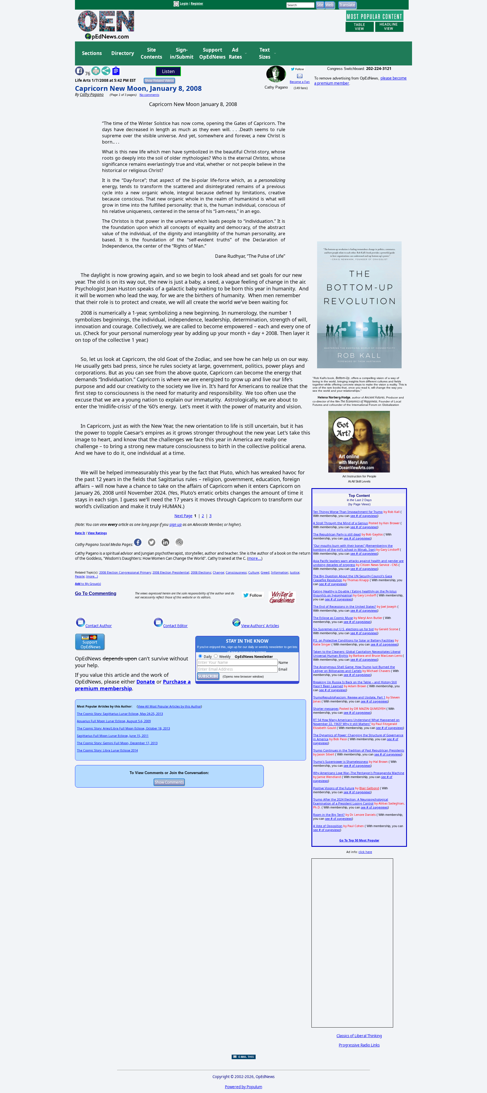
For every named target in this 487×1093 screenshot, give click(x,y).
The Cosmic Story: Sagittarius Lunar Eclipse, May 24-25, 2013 (120, 714)
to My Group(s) (88, 584)
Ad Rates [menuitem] (235, 53)
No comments (149, 95)
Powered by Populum (243, 1086)
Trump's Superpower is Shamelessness (340, 762)
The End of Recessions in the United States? (344, 607)
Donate (145, 681)
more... (254, 558)
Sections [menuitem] (92, 53)
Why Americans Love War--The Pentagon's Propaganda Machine (358, 773)
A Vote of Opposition (327, 826)
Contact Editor (175, 625)
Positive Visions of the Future (333, 788)
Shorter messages (325, 709)
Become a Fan (300, 82)
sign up (175, 524)
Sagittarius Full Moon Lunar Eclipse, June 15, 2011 (113, 736)
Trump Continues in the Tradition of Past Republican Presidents (358, 750)
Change (218, 572)
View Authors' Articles (260, 625)
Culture (253, 572)
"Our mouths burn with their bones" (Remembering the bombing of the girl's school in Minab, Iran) (353, 548)
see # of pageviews (363, 516)
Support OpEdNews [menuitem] (210, 53)
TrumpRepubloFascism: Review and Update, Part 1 (349, 697)
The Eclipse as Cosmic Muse (333, 618)
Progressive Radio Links (359, 1045)
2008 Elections (201, 572)
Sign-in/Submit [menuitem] (181, 53)
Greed (265, 572)
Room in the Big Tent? (329, 815)
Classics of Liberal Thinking (359, 1035)
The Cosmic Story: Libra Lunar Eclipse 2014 (107, 750)
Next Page (183, 515)
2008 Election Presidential (170, 572)
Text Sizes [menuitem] (264, 53)
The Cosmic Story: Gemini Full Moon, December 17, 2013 (117, 743)
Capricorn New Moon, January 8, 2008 (138, 88)
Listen (168, 71)
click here (365, 852)
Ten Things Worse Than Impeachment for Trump (348, 512)
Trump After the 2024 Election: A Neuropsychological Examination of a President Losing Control (350, 801)
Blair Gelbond (369, 788)
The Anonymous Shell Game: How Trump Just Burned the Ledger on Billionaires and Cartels (354, 669)
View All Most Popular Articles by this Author (169, 706)
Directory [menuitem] (122, 53)
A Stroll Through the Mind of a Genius (340, 523)
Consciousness (236, 572)
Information (279, 572)
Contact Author (98, 625)
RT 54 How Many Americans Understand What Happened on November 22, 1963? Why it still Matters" (356, 722)
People (80, 576)
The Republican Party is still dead (337, 534)
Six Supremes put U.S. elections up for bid (343, 629)
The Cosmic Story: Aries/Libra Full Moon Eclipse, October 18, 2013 (123, 728)
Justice (294, 572)
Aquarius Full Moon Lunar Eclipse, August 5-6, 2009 (114, 721)
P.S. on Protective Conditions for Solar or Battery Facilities (353, 640)
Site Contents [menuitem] (151, 53)
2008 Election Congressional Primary (125, 572)
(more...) (92, 576)
